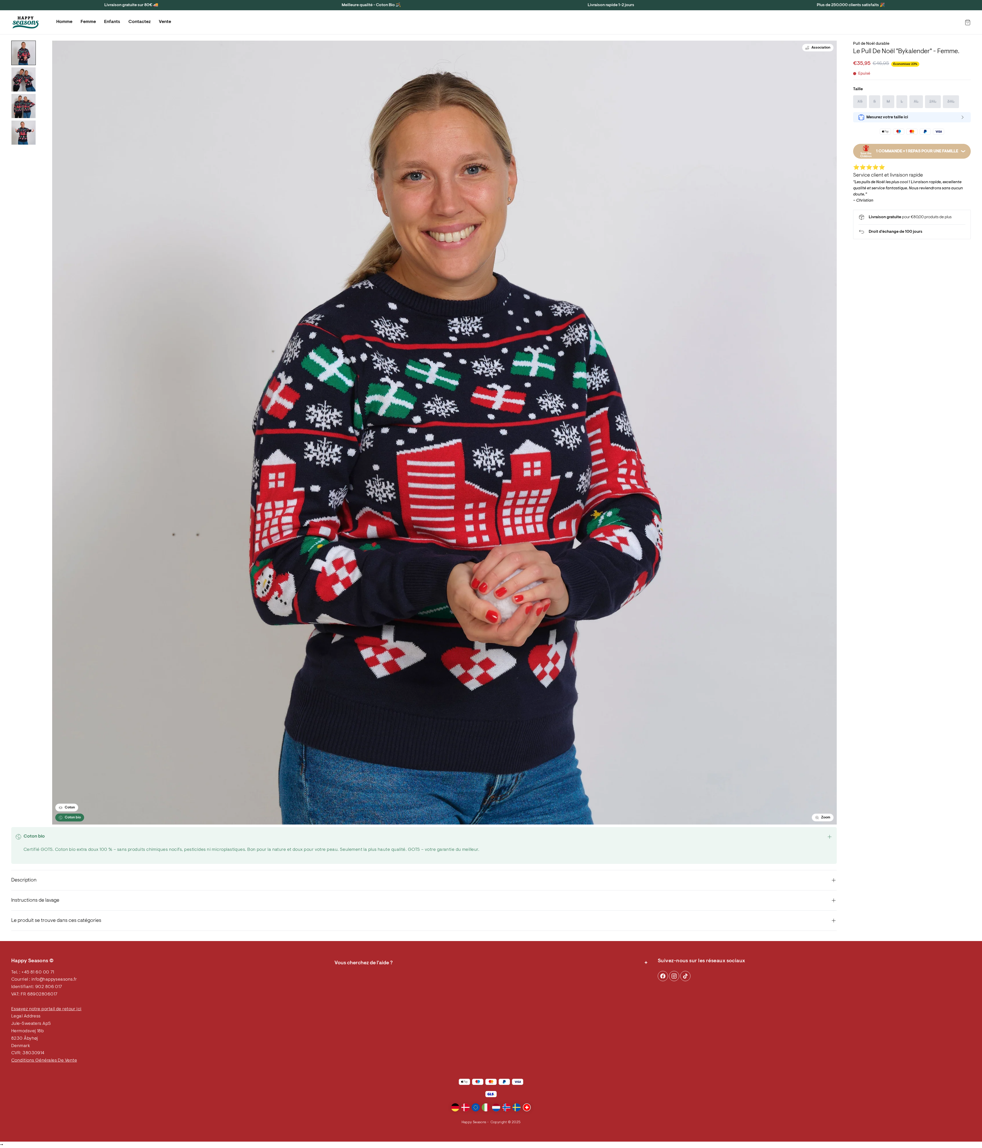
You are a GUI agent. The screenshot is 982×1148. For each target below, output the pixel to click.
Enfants (112, 22)
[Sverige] (516, 1107)
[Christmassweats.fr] (25, 22)
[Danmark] (465, 1107)
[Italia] (486, 1107)
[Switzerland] (527, 1107)
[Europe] (476, 1107)
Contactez (139, 22)
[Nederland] (496, 1107)
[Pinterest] (674, 976)
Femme (88, 22)
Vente (165, 22)
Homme (64, 22)
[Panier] (968, 22)
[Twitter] (685, 976)
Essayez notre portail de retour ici (46, 1009)
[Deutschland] (455, 1107)
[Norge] (506, 1107)
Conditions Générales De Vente (44, 1060)
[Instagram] (663, 976)
